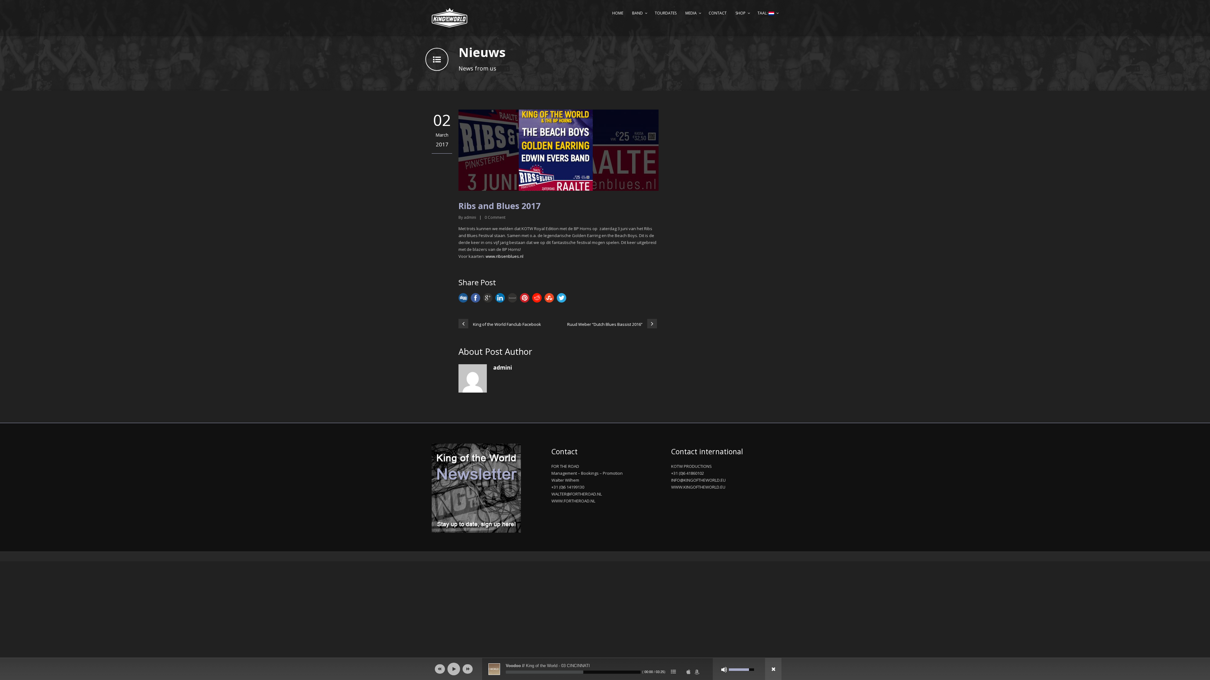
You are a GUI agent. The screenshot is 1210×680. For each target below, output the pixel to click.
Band (637, 13)
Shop (740, 13)
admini (470, 217)
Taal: (763, 13)
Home (617, 13)
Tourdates (666, 13)
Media (691, 13)
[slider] (573, 672)
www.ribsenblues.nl (504, 256)
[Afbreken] (724, 669)
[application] (605, 669)
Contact (718, 13)
